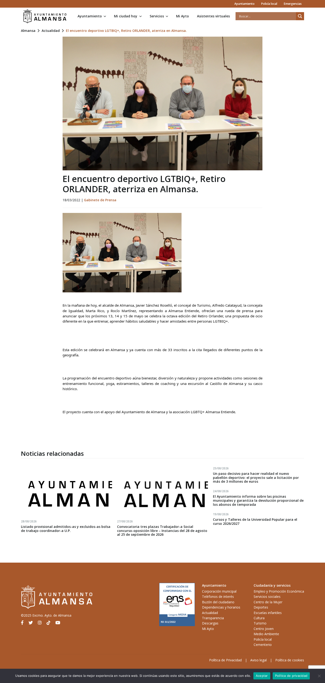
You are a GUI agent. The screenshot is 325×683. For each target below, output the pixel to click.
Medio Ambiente (266, 634)
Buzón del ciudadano (218, 602)
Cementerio (263, 644)
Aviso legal (258, 660)
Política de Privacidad (225, 660)
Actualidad (51, 30)
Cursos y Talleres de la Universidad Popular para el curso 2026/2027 (255, 521)
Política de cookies (289, 660)
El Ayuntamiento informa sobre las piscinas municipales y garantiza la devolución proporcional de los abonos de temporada (258, 500)
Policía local (269, 4)
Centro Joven (264, 628)
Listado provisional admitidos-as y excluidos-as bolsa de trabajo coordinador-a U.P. (65, 528)
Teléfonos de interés (218, 596)
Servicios (157, 16)
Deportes (261, 607)
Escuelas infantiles (268, 612)
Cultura (259, 618)
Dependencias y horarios (221, 607)
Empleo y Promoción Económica (279, 591)
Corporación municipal (219, 591)
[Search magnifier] (300, 16)
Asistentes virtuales (213, 16)
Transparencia (213, 618)
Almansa (28, 30)
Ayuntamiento (244, 4)
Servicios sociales (267, 596)
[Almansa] (45, 16)
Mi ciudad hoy (125, 16)
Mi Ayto (182, 16)
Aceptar (262, 676)
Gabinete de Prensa (100, 200)
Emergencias (293, 4)
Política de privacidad (291, 676)
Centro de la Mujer (268, 602)
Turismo (260, 623)
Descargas (210, 623)
